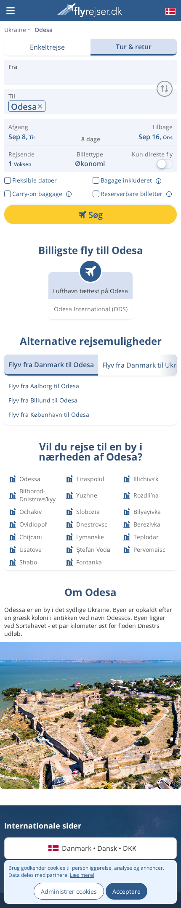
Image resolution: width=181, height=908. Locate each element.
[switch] (165, 89)
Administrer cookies (69, 891)
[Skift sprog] (169, 11)
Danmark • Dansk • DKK (99, 848)
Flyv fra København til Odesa (48, 414)
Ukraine (15, 30)
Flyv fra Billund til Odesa (42, 400)
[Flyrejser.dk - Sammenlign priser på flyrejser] (89, 10)
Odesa (44, 30)
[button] (10, 11)
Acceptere (126, 891)
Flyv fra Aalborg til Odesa (43, 386)
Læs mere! (82, 875)
